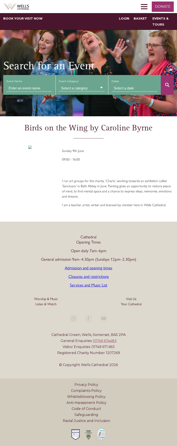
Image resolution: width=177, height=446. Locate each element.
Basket (140, 18)
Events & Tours (160, 21)
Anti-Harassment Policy (86, 403)
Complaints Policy (86, 391)
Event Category (69, 81)
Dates (115, 81)
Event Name (14, 81)
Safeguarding (86, 415)
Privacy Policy (86, 385)
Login (124, 18)
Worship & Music (46, 299)
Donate (163, 7)
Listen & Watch (46, 304)
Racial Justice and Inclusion (86, 421)
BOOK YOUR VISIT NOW (23, 18)
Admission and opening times (88, 267)
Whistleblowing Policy (86, 397)
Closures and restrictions (88, 276)
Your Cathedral (131, 304)
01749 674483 (105, 341)
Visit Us (131, 299)
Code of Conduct (86, 409)
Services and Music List (88, 285)
